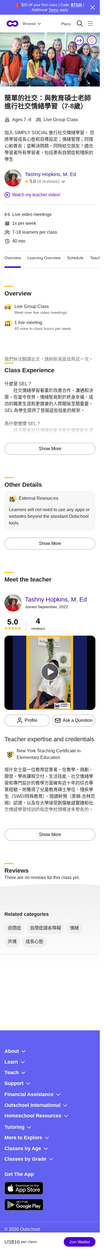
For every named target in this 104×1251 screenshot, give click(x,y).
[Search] (79, 23)
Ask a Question (78, 720)
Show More (50, 448)
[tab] (12, 258)
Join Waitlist (79, 1242)
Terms (54, 10)
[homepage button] (12, 23)
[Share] (79, 40)
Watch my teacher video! (36, 194)
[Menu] (90, 23)
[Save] (92, 40)
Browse (29, 23)
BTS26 (76, 5)
